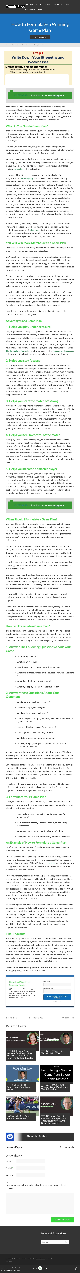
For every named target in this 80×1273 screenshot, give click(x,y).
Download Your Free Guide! (57, 997)
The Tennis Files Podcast (17, 351)
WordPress (9, 1261)
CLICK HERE (20, 95)
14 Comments (40, 37)
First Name (47, 982)
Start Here (29, 4)
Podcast (39, 4)
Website (9, 1175)
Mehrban (12, 1017)
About (40, 9)
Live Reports (30, 9)
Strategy (48, 4)
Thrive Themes (40, 1259)
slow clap (34, 230)
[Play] (40, 1268)
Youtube (51, 863)
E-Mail (9, 1168)
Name (9, 1161)
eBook (67, 4)
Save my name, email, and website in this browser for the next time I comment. (36, 1187)
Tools (71, 1017)
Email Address (48, 988)
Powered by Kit (57, 1001)
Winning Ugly (27, 178)
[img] (76, 1268)
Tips (67, 1017)
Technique (58, 4)
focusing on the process (63, 351)
